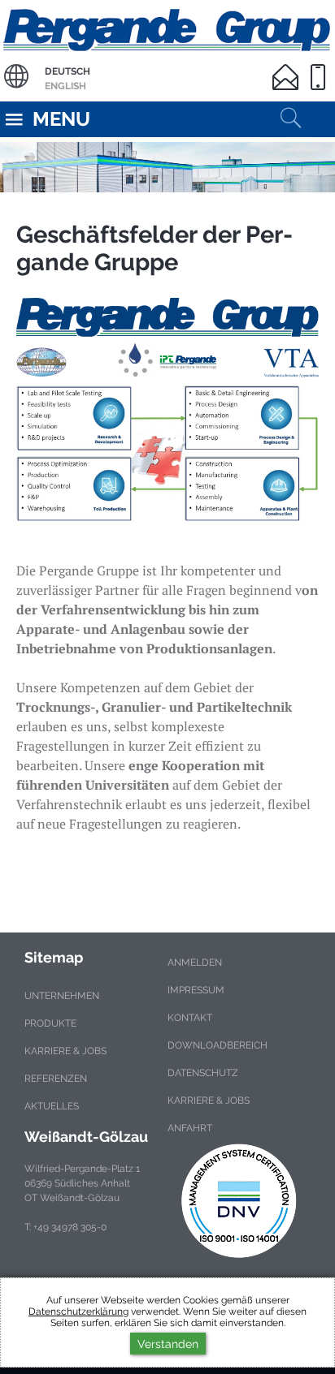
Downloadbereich (218, 1045)
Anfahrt (190, 1128)
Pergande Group (167, 28)
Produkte (50, 1023)
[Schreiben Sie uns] (288, 66)
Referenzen (55, 1078)
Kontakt (190, 1017)
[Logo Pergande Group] (167, 337)
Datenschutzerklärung (78, 1311)
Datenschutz (203, 1073)
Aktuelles (51, 1106)
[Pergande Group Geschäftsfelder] (167, 453)
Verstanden (167, 1343)
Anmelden (195, 962)
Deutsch (67, 71)
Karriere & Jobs (65, 1051)
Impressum (196, 990)
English (65, 86)
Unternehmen (61, 995)
